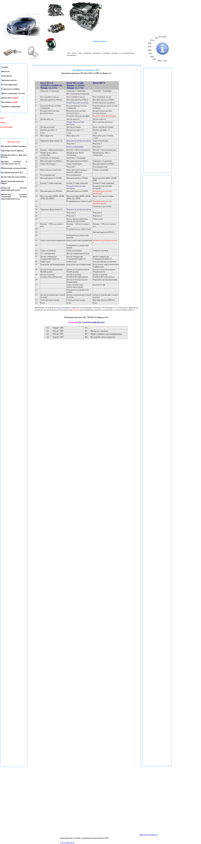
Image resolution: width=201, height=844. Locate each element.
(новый (14, 102)
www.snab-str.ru (67, 843)
